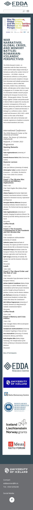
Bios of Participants (9, 353)
